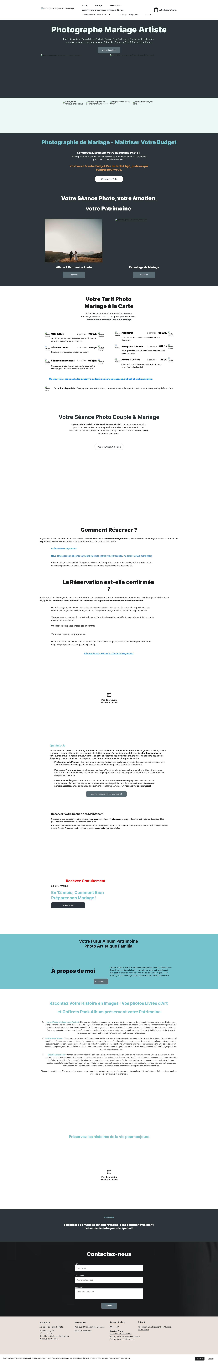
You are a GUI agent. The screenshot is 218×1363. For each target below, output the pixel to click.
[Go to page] (117, 1327)
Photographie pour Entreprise (122, 1339)
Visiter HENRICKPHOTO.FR (109, 447)
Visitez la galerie (109, 50)
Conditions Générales (49, 1336)
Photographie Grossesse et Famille (125, 1336)
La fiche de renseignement (64, 548)
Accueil (85, 5)
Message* (79, 1287)
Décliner (210, 1359)
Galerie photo (115, 5)
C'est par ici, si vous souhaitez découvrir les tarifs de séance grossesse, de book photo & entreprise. (101, 379)
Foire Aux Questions (83, 1330)
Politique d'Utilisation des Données (90, 1327)
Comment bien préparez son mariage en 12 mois (103, 10)
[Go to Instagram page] (111, 1327)
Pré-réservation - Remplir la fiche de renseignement (108, 653)
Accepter (200, 1359)
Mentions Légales (47, 1330)
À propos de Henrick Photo (51, 1327)
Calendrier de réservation (120, 1333)
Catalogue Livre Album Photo (94, 14)
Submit (109, 1306)
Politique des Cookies (49, 1339)
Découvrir (74, 275)
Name (77, 1264)
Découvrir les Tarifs (109, 179)
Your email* (80, 1275)
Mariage (98, 5)
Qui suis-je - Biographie (128, 14)
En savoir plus (68, 905)
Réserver (144, 275)
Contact (148, 14)
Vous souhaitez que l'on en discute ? (106, 794)
